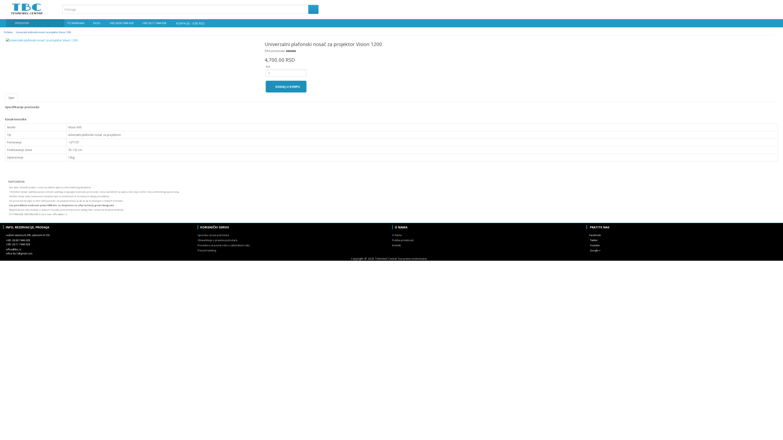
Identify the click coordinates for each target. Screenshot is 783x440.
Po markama (75, 23)
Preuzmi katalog (207, 250)
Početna (8, 32)
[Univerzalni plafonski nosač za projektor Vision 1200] (132, 40)
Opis (11, 98)
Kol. (268, 66)
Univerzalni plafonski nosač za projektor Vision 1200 (43, 32)
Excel (97, 23)
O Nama (397, 235)
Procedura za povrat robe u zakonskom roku (224, 245)
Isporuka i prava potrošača (213, 235)
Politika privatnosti (403, 240)
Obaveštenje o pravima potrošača (217, 240)
